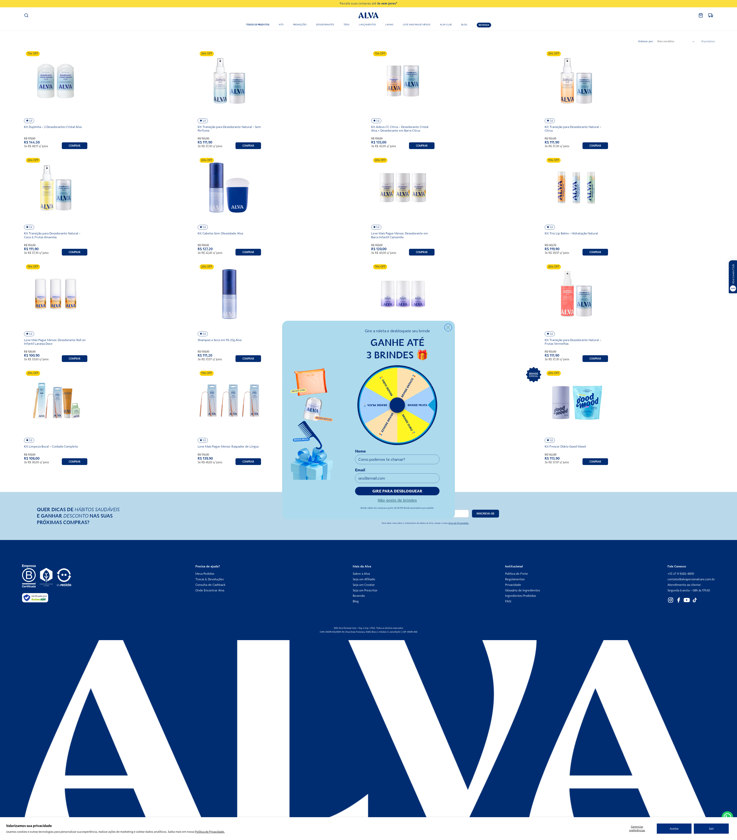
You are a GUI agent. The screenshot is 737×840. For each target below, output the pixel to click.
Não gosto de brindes (397, 499)
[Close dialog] (448, 327)
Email (360, 470)
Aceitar (674, 829)
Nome (360, 451)
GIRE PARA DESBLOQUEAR (397, 491)
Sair (711, 829)
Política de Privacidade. (210, 832)
